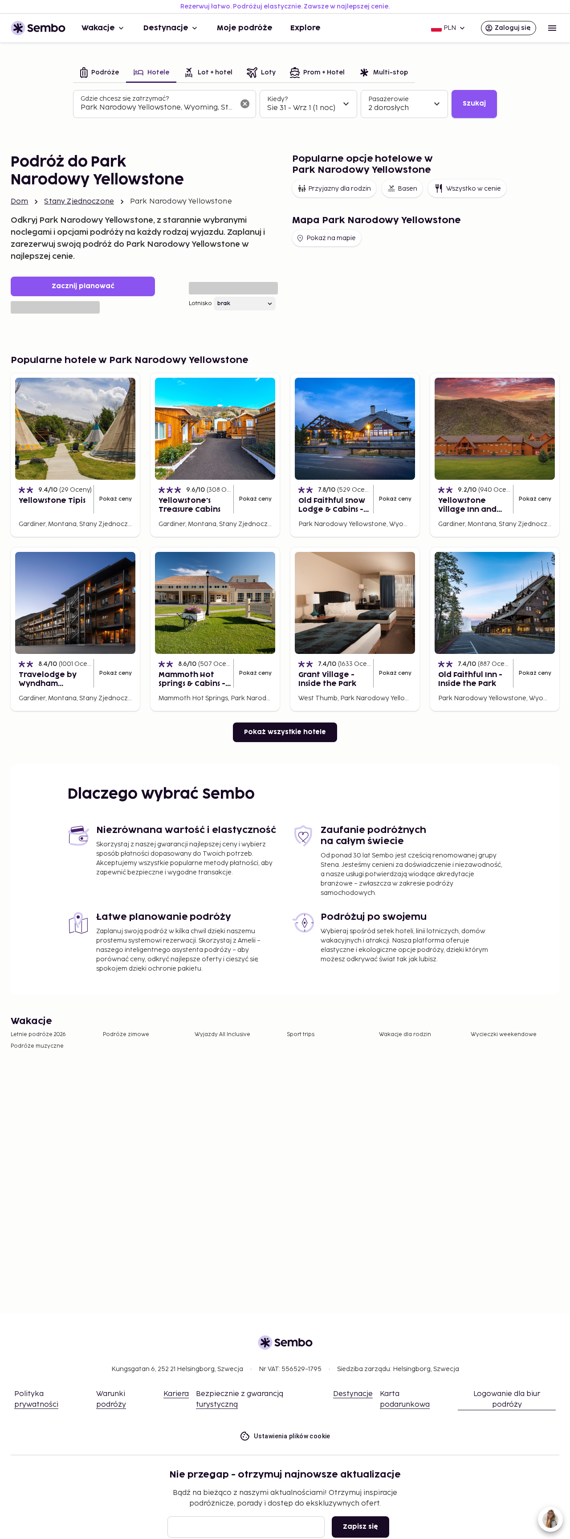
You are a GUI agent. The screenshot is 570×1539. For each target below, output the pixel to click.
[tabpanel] (285, 104)
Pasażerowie (388, 99)
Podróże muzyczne (37, 1046)
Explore (305, 28)
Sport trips (300, 1034)
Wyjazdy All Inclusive (222, 1034)
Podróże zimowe (126, 1034)
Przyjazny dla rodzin (339, 188)
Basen (407, 188)
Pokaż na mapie (331, 238)
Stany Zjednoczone (79, 201)
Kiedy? (277, 99)
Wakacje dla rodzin (405, 1034)
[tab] (99, 73)
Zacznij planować (83, 286)
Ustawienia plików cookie (292, 1436)
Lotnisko (200, 303)
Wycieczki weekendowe (504, 1034)
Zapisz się (360, 1527)
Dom (19, 201)
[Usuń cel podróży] (245, 103)
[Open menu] (552, 28)
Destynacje (165, 28)
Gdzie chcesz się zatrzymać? (125, 98)
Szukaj (474, 103)
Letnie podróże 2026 (38, 1034)
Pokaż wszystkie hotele (285, 732)
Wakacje (98, 28)
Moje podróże (245, 28)
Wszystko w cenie (473, 188)
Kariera (176, 1394)
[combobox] (157, 107)
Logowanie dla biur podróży (506, 1399)
